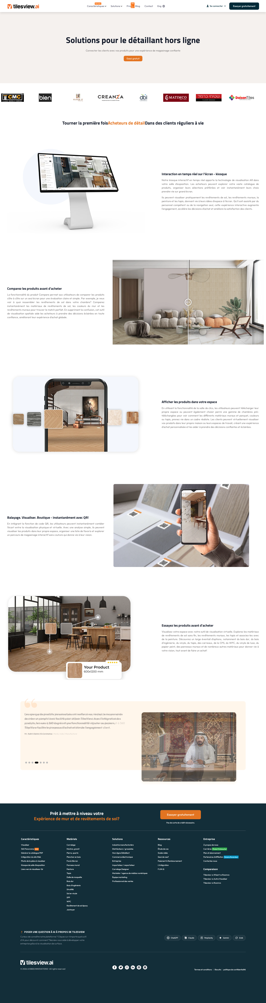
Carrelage (71, 845)
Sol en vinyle (72, 893)
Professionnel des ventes (122, 881)
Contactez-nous (210, 861)
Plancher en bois (74, 857)
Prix (129, 5)
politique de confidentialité (234, 969)
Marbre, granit (73, 849)
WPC (69, 901)
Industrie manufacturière (123, 845)
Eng (159, 6)
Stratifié (70, 889)
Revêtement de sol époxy (77, 905)
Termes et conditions (203, 969)
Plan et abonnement (212, 853)
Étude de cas (163, 849)
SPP (68, 897)
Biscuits (218, 969)
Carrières (215, 849)
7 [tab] (47, 762)
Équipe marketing (119, 877)
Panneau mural (73, 865)
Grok (241, 937)
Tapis (69, 873)
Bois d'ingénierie (73, 885)
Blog (137, 6)
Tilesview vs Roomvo (212, 883)
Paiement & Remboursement (170, 861)
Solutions (115, 6)
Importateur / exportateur (123, 865)
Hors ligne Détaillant (121, 853)
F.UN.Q (161, 869)
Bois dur (70, 881)
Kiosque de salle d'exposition (33, 865)
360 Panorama (29, 849)
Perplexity (208, 937)
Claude (191, 937)
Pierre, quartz (72, 853)
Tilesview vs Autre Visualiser (215, 879)
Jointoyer (71, 909)
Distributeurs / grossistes (122, 849)
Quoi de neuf (163, 857)
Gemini (226, 937)
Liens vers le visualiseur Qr (32, 869)
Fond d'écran (72, 861)
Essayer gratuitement (244, 6)
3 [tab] (32, 762)
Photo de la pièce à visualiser (33, 861)
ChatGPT (174, 937)
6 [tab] (44, 762)
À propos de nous (210, 845)
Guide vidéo (163, 853)
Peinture (70, 869)
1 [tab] (26, 762)
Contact (148, 6)
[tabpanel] (133, 746)
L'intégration (163, 865)
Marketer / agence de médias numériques (129, 873)
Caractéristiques (95, 5)
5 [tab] (40, 762)
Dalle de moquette (74, 877)
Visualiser (25, 845)
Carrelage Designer (120, 869)
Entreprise (116, 861)
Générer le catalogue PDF (32, 853)
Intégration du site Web (31, 857)
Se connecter (216, 6)
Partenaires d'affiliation (220, 857)
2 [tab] (29, 762)
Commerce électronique (122, 857)
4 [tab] (36, 762)
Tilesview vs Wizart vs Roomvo (216, 875)
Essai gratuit (133, 58)
